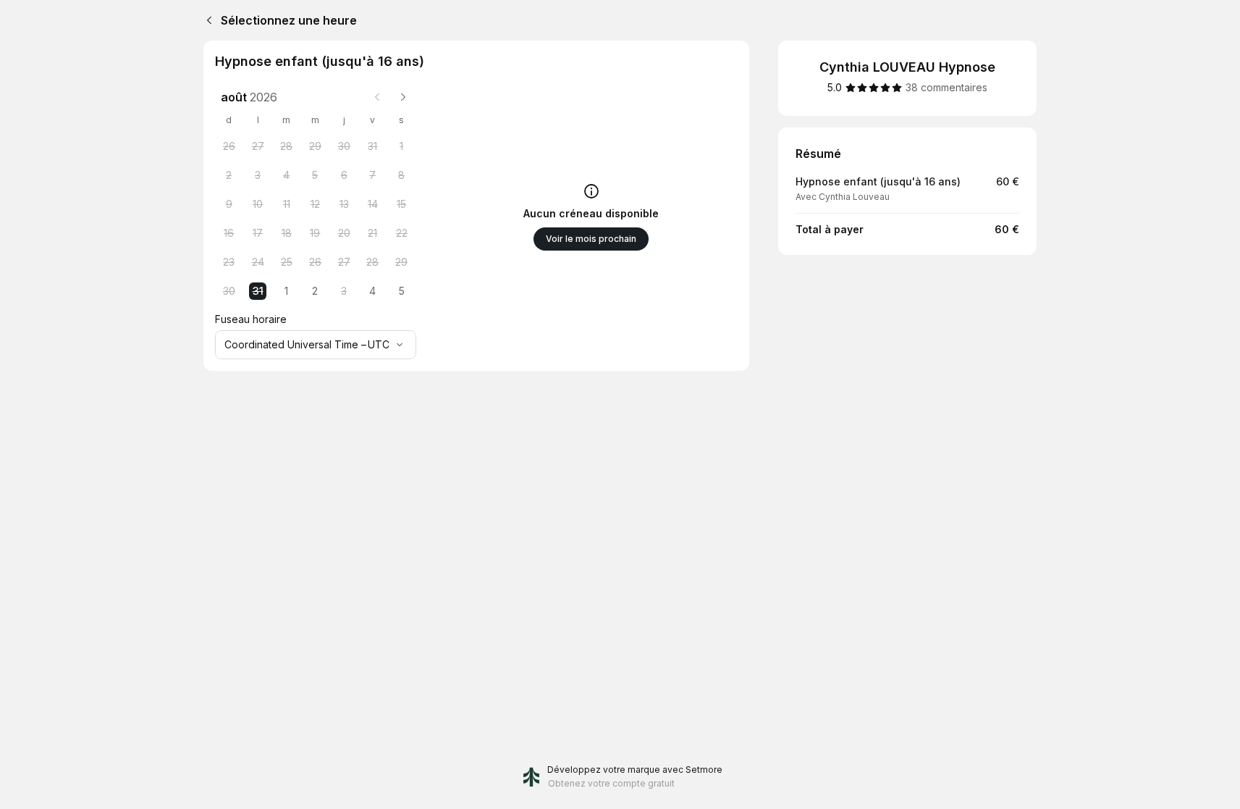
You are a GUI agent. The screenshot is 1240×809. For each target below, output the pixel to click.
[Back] (206, 20)
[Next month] (403, 97)
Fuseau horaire (251, 319)
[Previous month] (377, 97)
